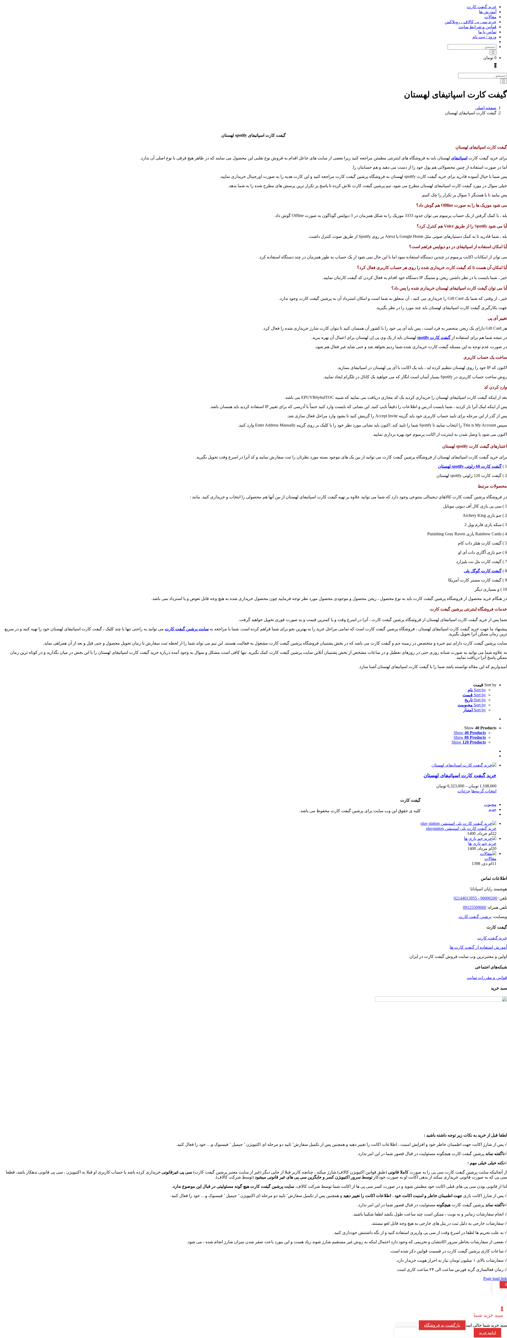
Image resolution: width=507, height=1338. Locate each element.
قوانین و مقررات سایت (487, 977)
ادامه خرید (487, 1333)
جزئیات (464, 791)
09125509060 (474, 907)
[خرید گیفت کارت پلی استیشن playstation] (458, 823)
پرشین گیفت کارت (475, 916)
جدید (492, 809)
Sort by (477, 690)
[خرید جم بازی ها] (480, 838)
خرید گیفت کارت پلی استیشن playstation (461, 828)
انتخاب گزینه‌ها (483, 791)
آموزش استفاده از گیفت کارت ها (478, 947)
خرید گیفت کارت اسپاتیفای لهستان (460, 775)
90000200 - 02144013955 (475, 898)
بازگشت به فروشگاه (442, 1325)
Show (470, 732)
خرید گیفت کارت (492, 938)
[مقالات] (488, 853)
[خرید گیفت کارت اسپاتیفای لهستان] (248, 765)
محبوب (490, 804)
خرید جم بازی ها (482, 843)
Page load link (495, 1278)
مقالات (490, 858)
